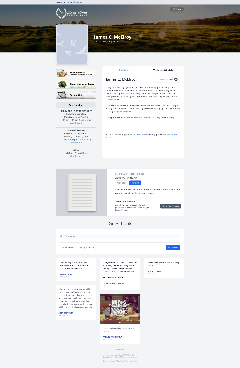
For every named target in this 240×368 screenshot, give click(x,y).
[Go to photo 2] (120, 322)
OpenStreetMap (122, 361)
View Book (121, 183)
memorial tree (138, 134)
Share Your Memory (170, 206)
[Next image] (137, 308)
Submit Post (173, 247)
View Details (76, 123)
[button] (120, 309)
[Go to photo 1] (119, 322)
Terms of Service (127, 357)
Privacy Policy (113, 357)
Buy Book (135, 183)
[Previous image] (102, 308)
